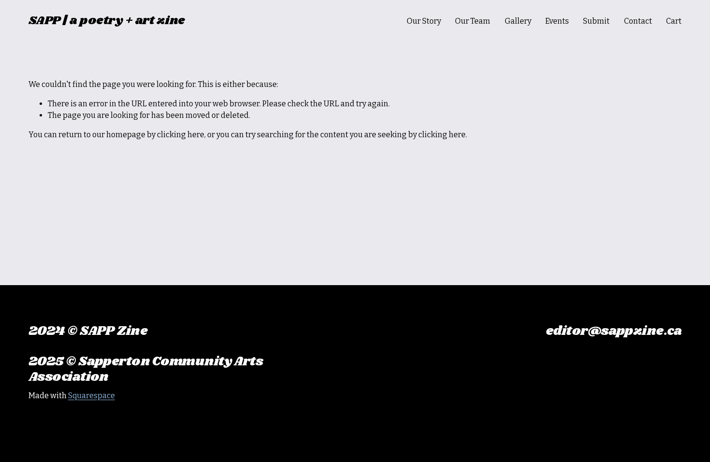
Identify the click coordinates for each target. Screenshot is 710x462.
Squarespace (91, 395)
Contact (638, 21)
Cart (674, 21)
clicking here (180, 134)
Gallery (518, 21)
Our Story (424, 21)
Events (557, 21)
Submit (596, 21)
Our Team (472, 21)
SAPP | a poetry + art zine (106, 20)
